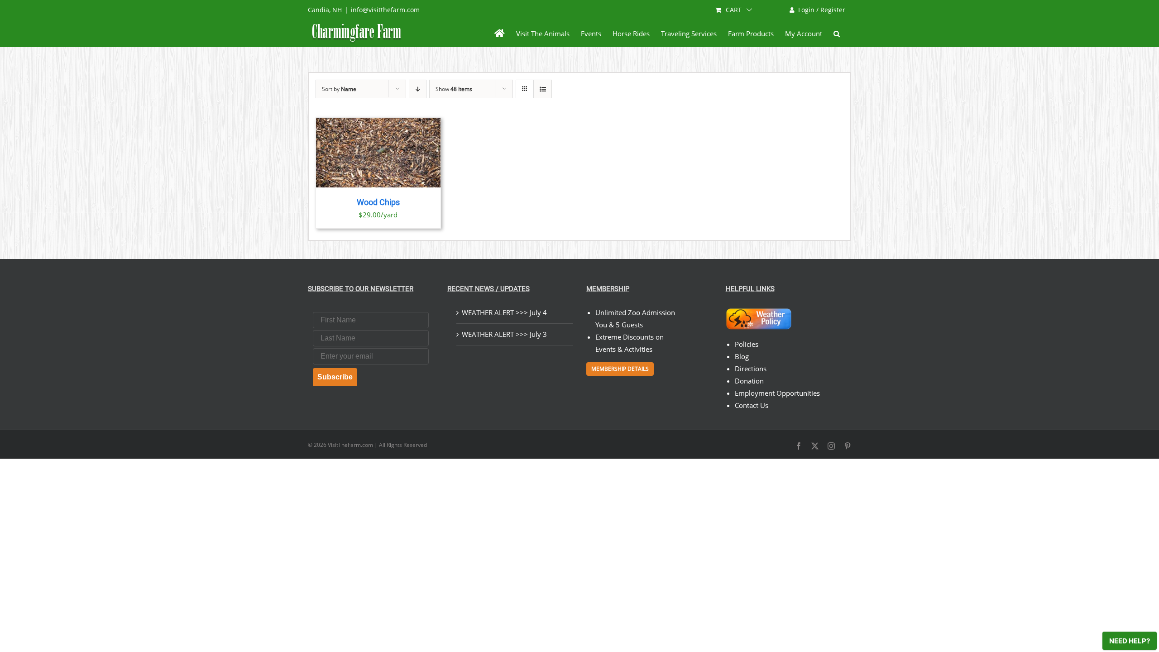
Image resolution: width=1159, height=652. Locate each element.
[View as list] (542, 89)
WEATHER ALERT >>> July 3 (504, 334)
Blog (742, 356)
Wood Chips (378, 202)
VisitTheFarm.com (350, 445)
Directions (750, 368)
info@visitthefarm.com (385, 9)
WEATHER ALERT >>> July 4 (504, 312)
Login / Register (821, 9)
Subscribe (335, 377)
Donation (749, 380)
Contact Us (751, 405)
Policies (746, 344)
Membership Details (620, 369)
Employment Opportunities (777, 393)
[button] (836, 33)
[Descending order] (417, 89)
